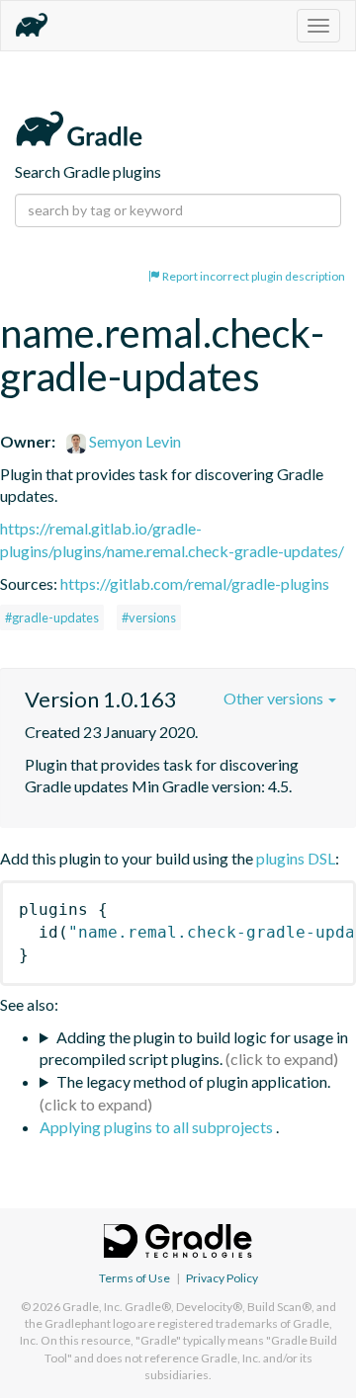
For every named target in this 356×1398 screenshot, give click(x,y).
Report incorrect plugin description (252, 276)
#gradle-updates (52, 617)
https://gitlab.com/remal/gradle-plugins (194, 583)
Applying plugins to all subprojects (158, 1126)
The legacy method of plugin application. (193, 1081)
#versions (149, 617)
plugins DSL (295, 858)
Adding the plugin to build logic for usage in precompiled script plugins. (194, 1048)
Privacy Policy (222, 1278)
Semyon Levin (133, 441)
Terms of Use (134, 1278)
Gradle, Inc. (92, 1306)
